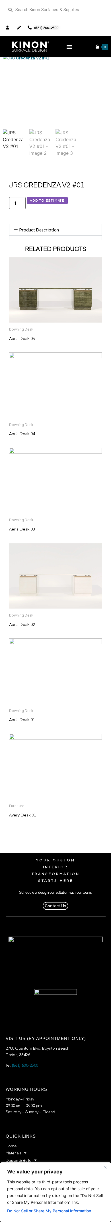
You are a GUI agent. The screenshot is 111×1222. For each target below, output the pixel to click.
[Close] (105, 1167)
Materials (13, 1153)
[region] (55, 1192)
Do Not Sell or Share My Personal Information (49, 1210)
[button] (69, 46)
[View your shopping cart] (97, 47)
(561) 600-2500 (25, 1065)
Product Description (39, 229)
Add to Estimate (47, 200)
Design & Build (19, 1160)
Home (11, 1145)
